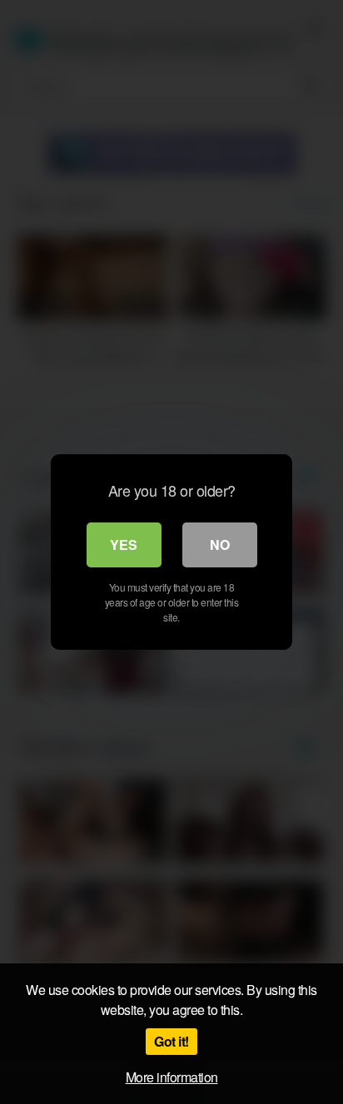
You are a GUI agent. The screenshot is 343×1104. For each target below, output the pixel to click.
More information (172, 1077)
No (220, 544)
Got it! (171, 1041)
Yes (123, 544)
